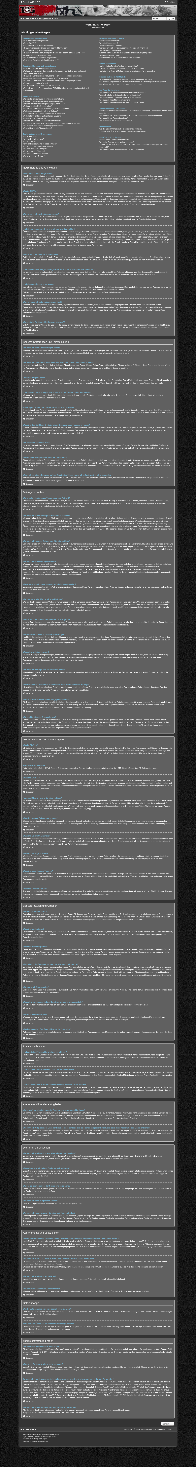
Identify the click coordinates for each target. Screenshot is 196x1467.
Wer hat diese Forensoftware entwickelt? (115, 140)
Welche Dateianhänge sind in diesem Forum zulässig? (120, 129)
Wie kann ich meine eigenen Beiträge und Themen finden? (122, 102)
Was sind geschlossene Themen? (36, 154)
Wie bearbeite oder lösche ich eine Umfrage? (40, 111)
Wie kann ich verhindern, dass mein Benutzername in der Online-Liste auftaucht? (54, 71)
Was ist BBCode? (30, 137)
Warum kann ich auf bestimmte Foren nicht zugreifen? (44, 114)
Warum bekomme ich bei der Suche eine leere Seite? (120, 98)
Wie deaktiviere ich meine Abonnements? (115, 121)
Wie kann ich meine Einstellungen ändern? (40, 69)
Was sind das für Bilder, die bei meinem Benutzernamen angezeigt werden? (52, 81)
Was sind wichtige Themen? (34, 151)
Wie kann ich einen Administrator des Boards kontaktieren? (122, 149)
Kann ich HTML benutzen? (33, 139)
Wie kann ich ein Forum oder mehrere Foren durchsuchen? (122, 93)
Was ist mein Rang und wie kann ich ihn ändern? (42, 86)
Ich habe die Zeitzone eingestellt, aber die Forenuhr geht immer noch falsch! (52, 76)
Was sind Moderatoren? (108, 43)
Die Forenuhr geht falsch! (33, 73)
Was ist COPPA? (29, 43)
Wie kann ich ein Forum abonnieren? (113, 118)
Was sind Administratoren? (109, 41)
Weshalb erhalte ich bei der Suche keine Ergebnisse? (120, 95)
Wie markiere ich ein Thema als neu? (37, 128)
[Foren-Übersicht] (98, 8)
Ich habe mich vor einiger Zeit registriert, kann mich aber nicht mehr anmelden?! (54, 53)
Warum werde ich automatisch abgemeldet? (40, 58)
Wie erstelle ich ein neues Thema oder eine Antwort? (43, 99)
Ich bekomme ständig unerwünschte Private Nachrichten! (121, 69)
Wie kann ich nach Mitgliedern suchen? (114, 100)
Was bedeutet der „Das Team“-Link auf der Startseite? (120, 58)
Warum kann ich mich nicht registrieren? (38, 46)
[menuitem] (37, 2)
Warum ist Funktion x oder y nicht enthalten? (116, 142)
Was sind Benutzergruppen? (110, 46)
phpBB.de (64, 415)
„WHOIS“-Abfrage (62, 1384)
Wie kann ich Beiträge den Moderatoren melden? (42, 121)
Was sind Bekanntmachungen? (35, 149)
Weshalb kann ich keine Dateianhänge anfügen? (42, 116)
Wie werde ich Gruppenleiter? (111, 50)
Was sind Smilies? (30, 141)
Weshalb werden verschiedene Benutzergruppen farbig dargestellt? (125, 53)
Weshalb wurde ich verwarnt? (34, 118)
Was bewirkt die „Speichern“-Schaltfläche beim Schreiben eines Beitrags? (51, 123)
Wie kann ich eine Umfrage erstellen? (37, 106)
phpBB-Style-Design (49, 1436)
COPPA (159, 231)
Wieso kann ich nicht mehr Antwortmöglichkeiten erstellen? (46, 109)
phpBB (33, 1434)
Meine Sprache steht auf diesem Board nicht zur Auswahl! (45, 78)
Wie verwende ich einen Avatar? (35, 83)
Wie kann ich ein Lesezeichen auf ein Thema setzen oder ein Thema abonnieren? (131, 116)
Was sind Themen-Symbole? (34, 156)
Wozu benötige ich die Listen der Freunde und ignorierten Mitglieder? (126, 79)
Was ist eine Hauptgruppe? (110, 55)
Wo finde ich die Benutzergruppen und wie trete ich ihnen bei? (123, 48)
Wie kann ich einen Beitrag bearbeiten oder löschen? (43, 101)
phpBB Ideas (141, 1367)
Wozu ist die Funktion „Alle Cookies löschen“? (41, 60)
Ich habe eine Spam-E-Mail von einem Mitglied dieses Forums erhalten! (127, 71)
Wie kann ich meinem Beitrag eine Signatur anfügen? (44, 104)
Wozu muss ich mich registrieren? (36, 41)
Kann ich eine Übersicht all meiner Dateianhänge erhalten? (122, 131)
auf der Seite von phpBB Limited (121, 1352)
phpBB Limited (46, 415)
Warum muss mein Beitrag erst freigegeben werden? (43, 126)
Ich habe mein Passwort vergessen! (37, 55)
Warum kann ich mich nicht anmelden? (38, 50)
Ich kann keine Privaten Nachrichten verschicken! (118, 66)
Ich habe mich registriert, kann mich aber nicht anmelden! (45, 48)
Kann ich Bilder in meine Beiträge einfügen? (40, 144)
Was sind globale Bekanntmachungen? (38, 146)
